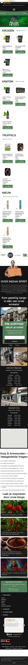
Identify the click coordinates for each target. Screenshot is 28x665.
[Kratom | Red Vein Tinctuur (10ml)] (8, 115)
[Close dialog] (25, 323)
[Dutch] (2, 641)
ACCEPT (14, 662)
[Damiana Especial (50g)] (8, 39)
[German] (8, 641)
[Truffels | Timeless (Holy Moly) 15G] (8, 172)
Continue (14, 341)
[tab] (14, 595)
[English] (4, 641)
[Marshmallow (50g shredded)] (20, 39)
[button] (8, 51)
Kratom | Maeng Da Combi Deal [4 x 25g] (20, 98)
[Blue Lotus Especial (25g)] (8, 62)
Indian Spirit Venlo (14, 408)
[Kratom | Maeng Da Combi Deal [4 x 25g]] (20, 90)
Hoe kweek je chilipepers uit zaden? (12, 514)
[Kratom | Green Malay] (8, 90)
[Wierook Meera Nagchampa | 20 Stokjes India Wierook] (20, 205)
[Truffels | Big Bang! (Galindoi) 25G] (20, 147)
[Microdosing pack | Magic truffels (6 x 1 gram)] (8, 147)
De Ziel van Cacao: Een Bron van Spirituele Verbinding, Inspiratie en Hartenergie (12, 553)
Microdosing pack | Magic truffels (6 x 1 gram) (8, 156)
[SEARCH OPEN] (4, 13)
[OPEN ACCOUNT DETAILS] (24, 13)
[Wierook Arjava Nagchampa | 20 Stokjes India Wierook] (8, 231)
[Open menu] (1, 13)
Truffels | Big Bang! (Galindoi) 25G (19, 156)
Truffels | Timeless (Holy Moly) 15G (7, 180)
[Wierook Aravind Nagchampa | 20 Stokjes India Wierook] (8, 205)
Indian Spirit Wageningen (14, 368)
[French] (6, 641)
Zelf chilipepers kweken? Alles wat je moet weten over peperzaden (12, 533)
